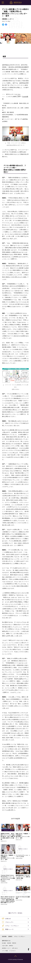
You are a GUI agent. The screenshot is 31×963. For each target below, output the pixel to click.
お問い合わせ (15, 948)
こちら (18, 94)
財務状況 (11, 945)
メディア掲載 (5, 950)
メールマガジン (12, 950)
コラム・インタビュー (19, 936)
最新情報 (4, 936)
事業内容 (14, 943)
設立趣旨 (4, 943)
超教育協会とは (6, 940)
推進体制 (9, 943)
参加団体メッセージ (6, 948)
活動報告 (10, 936)
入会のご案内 (5, 945)
